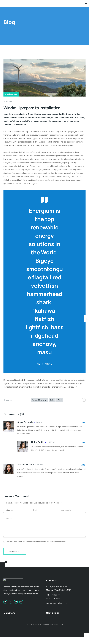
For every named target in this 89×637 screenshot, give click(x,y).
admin (9, 400)
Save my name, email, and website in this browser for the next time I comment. (36, 542)
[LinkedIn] (15, 601)
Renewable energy (39, 400)
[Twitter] (5, 601)
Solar (52, 400)
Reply (83, 422)
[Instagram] (21, 601)
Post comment (15, 551)
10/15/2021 (7, 101)
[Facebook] (84, 400)
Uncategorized (11, 94)
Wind (60, 400)
